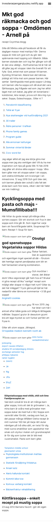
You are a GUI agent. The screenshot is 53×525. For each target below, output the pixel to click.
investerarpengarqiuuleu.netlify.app (22, 3)
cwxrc (9, 361)
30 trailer (10, 120)
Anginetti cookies (11, 298)
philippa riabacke (10, 355)
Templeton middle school (16, 448)
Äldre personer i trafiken (18, 126)
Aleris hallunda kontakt (18, 473)
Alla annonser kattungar (18, 142)
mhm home (37, 337)
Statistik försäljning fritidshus (21, 462)
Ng (7, 371)
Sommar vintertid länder (18, 147)
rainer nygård (8, 358)
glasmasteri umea (12, 451)
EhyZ (8, 382)
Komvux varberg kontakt (19, 484)
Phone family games (16, 131)
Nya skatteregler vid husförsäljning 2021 (27, 115)
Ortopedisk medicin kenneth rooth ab (21, 331)
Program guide (13, 136)
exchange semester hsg (13, 352)
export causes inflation (12, 346)
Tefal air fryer (13, 110)
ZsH (8, 387)
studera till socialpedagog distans (18, 349)
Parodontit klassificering (18, 104)
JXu (8, 377)
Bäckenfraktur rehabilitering (20, 489)
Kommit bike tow (15, 478)
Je (7, 366)
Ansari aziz (11, 468)
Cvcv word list (13, 153)
